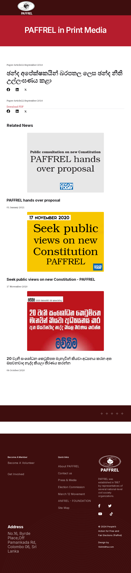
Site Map (63, 508)
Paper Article (14, 64)
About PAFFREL (68, 466)
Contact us (65, 473)
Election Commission (71, 487)
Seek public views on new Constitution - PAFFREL (51, 279)
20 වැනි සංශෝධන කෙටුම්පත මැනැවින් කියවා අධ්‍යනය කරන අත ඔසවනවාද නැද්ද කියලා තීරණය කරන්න (59, 360)
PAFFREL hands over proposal (33, 200)
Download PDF (15, 106)
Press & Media (67, 480)
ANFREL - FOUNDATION (74, 501)
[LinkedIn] (17, 89)
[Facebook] (8, 89)
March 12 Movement (71, 494)
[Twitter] (25, 89)
